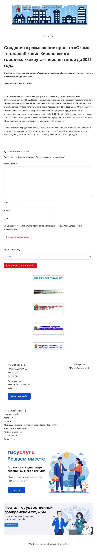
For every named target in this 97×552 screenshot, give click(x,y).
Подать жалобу (19, 396)
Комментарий (10, 163)
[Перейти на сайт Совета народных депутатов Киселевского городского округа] (48, 328)
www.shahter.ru (75, 117)
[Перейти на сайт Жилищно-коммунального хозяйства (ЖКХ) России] (48, 278)
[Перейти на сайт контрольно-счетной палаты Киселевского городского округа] (48, 346)
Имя (6, 202)
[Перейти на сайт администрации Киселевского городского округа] (48, 307)
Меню (51, 36)
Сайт (6, 218)
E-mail (7, 210)
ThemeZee (63, 544)
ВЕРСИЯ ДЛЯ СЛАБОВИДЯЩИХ (20, 266)
